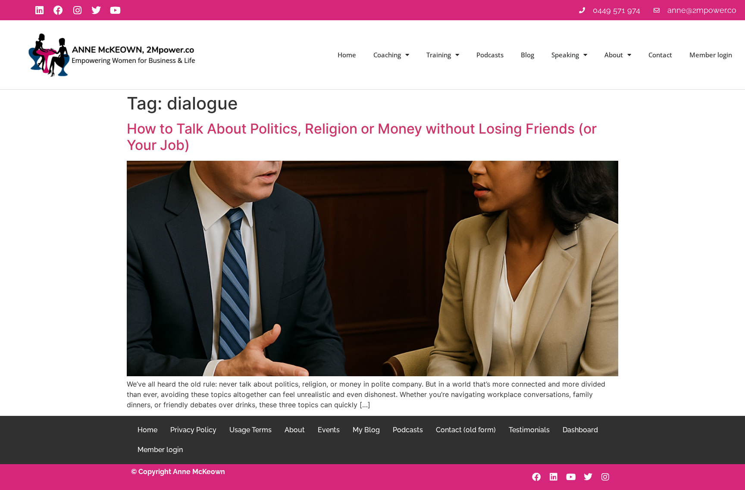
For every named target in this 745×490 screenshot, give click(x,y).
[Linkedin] (39, 10)
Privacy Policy (193, 430)
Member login (710, 54)
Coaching (387, 54)
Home (347, 54)
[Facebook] (58, 10)
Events (329, 430)
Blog (527, 54)
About (613, 54)
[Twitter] (96, 10)
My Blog (366, 430)
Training (438, 54)
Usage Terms (250, 430)
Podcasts (490, 54)
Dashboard (580, 430)
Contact (660, 54)
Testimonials (529, 430)
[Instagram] (77, 10)
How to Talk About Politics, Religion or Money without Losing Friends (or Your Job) (362, 136)
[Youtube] (115, 10)
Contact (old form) (466, 430)
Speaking (565, 54)
